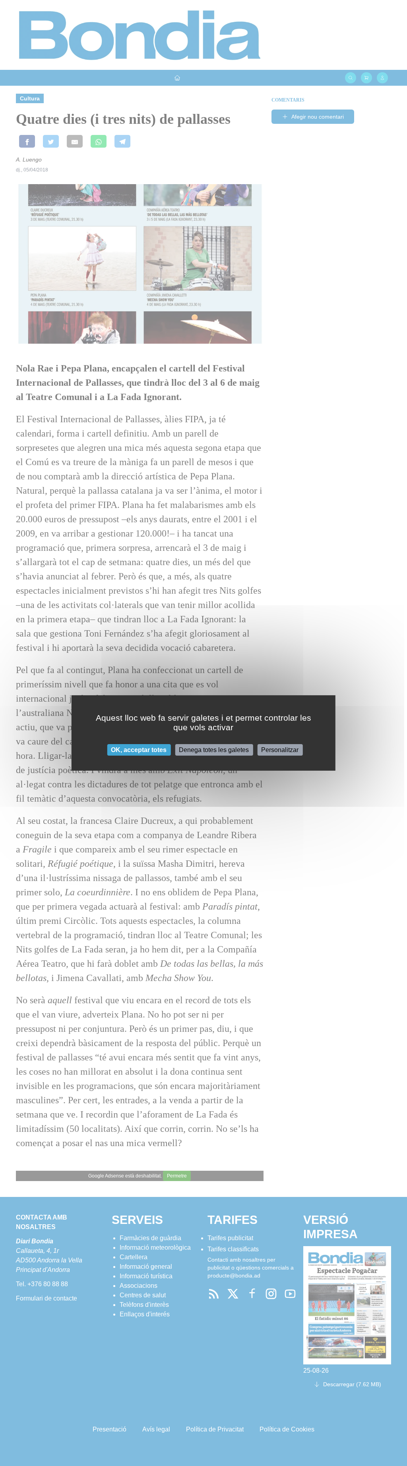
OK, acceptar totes (139, 749)
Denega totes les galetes (214, 749)
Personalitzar (279, 749)
